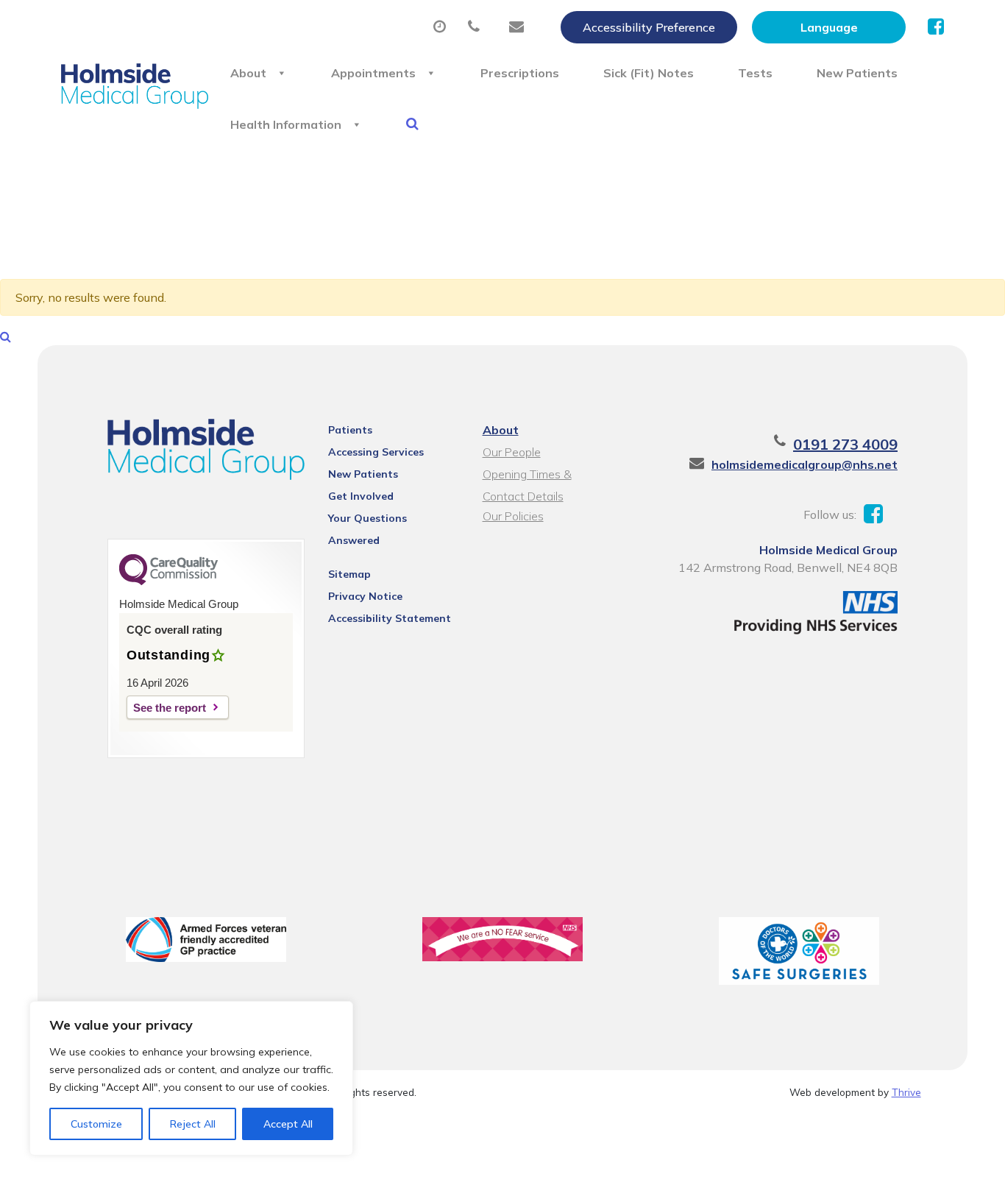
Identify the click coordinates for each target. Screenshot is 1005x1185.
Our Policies (513, 516)
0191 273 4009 (845, 444)
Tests (755, 73)
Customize (96, 1124)
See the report (169, 707)
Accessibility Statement (389, 618)
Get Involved (361, 496)
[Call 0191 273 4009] (477, 27)
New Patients (857, 73)
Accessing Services (376, 452)
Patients (350, 429)
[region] (191, 1078)
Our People (512, 452)
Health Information (285, 124)
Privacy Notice (365, 596)
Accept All (288, 1124)
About (248, 73)
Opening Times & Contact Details (527, 476)
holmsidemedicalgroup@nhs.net (804, 464)
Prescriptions (519, 73)
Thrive (906, 1092)
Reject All (193, 1124)
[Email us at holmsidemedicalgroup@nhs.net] (520, 27)
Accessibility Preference (649, 27)
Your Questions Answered (367, 520)
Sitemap (349, 574)
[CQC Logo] (168, 581)
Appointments (373, 73)
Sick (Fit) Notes (648, 73)
